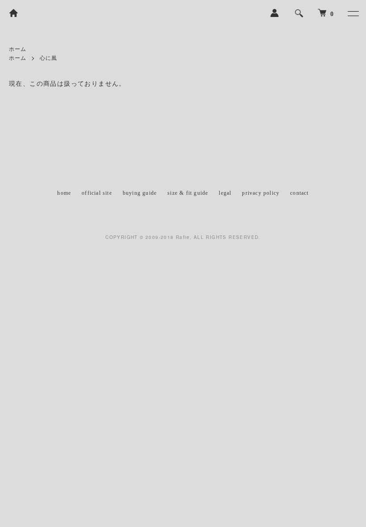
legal (225, 193)
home (64, 193)
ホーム (18, 49)
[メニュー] (352, 13)
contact (299, 193)
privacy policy (260, 193)
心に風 (49, 58)
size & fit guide (187, 193)
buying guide (140, 193)
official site (97, 193)
